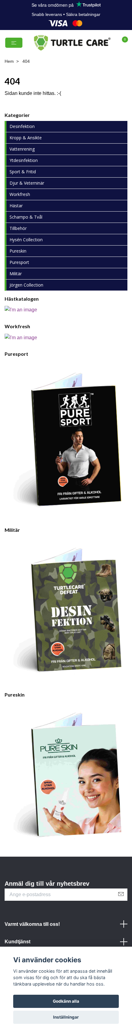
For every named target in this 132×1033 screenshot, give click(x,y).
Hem (9, 85)
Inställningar (66, 1017)
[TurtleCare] (66, 55)
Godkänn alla (66, 1001)
